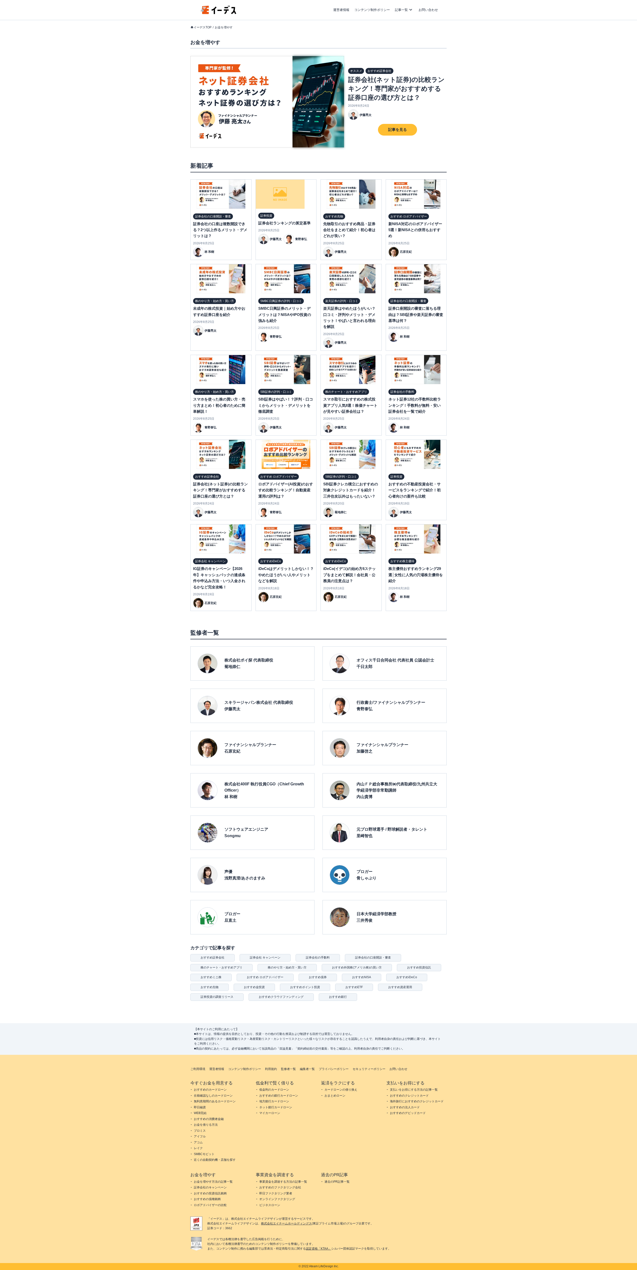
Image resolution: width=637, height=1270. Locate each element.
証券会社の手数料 (318, 957)
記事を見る (397, 129)
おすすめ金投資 (254, 987)
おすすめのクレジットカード (409, 1095)
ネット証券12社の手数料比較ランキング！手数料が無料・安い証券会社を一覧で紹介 (414, 405)
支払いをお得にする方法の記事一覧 (414, 1089)
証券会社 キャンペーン (265, 957)
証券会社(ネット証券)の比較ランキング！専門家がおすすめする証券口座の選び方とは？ (396, 88)
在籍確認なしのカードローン (213, 1095)
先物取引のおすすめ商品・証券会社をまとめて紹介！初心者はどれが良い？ (349, 230)
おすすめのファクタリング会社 (280, 1187)
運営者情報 (341, 10)
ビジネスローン (269, 1205)
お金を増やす (224, 27)
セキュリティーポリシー (369, 1069)
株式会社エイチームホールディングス (286, 1223)
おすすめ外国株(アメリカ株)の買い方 (357, 967)
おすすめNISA (361, 977)
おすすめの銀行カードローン (278, 1095)
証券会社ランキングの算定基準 (284, 223)
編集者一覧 (307, 1069)
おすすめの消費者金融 (209, 1119)
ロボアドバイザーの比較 (210, 1205)
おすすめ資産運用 (400, 987)
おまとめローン (334, 1095)
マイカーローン (269, 1113)
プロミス (200, 1130)
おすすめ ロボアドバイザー (265, 977)
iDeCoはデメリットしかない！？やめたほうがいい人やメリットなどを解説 (286, 574)
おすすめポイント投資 (305, 987)
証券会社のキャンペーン (210, 1187)
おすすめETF (354, 987)
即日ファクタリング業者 (275, 1193)
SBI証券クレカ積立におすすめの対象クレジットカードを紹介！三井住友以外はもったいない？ (350, 490)
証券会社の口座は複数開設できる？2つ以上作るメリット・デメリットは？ (220, 230)
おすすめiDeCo (406, 977)
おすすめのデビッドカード (408, 1113)
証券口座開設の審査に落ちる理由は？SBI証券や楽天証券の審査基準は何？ (415, 314)
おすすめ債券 (318, 977)
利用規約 (271, 1069)
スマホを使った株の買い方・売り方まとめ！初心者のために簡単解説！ (219, 405)
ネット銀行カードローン (275, 1107)
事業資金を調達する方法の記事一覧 (283, 1181)
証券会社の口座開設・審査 (373, 957)
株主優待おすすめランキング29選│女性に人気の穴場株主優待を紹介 (415, 574)
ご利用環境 (197, 1069)
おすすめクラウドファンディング (281, 997)
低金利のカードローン (274, 1089)
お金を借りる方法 (206, 1124)
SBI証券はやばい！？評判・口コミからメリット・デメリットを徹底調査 (285, 405)
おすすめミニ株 (211, 977)
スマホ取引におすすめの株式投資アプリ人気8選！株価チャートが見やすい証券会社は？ (350, 405)
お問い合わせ (428, 10)
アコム (198, 1142)
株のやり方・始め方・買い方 (287, 967)
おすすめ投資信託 (419, 967)
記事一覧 (401, 10)
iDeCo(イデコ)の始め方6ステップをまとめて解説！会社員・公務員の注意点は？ (349, 574)
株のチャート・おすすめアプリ (221, 967)
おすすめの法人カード (405, 1107)
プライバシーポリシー (334, 1069)
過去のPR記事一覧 (337, 1181)
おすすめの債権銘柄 (207, 1199)
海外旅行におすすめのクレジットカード (417, 1101)
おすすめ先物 (209, 987)
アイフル (200, 1136)
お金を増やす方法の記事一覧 (213, 1181)
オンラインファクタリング (277, 1199)
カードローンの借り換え (340, 1089)
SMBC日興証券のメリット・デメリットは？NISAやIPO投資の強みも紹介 (284, 314)
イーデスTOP (203, 27)
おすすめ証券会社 (212, 957)
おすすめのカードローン (210, 1089)
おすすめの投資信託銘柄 (210, 1193)
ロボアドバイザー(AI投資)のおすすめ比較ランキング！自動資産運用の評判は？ (285, 490)
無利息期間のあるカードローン (215, 1101)
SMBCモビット (204, 1154)
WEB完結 (200, 1113)
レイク (198, 1148)
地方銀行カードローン (274, 1101)
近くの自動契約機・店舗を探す (215, 1160)
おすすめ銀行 (338, 997)
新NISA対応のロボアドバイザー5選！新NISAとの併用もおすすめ (415, 230)
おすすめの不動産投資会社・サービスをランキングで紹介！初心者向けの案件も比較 (414, 490)
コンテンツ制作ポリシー (372, 10)
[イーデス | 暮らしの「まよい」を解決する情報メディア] (218, 13)
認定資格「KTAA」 (318, 1248)
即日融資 (200, 1107)
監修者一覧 (288, 1069)
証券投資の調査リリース (217, 997)
